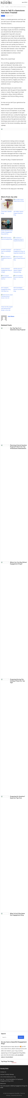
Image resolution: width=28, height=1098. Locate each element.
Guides (7, 6)
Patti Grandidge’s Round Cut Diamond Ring (19, 289)
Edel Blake (11, 316)
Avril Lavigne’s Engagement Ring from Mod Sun (5, 289)
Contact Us (3, 1072)
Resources (3, 1083)
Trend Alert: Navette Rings (6, 212)
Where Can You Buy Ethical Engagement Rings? (18, 563)
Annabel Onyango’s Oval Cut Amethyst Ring (6, 251)
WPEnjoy (8, 1095)
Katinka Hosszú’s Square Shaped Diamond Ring (18, 270)
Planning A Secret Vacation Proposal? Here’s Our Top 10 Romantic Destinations (18, 446)
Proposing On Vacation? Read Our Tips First (17, 797)
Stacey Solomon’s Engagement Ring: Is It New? (6, 270)
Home (2, 6)
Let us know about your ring (7, 1077)
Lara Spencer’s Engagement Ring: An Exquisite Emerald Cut (19, 251)
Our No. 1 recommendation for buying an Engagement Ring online (11, 1080)
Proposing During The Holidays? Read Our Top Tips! (17, 680)
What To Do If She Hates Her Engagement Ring (17, 914)
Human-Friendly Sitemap (7, 1074)
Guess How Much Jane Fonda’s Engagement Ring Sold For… (7, 232)
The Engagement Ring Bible (13, 1093)
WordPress (19, 1095)
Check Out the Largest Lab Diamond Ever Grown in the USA (7, 308)
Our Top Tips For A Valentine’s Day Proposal (17, 329)
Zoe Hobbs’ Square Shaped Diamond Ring (18, 213)
